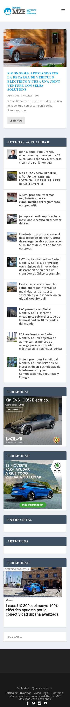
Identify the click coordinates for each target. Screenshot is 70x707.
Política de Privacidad (18, 693)
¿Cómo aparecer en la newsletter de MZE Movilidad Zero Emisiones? (35, 697)
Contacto (57, 693)
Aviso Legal (41, 693)
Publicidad (22, 688)
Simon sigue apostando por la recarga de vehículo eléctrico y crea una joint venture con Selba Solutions (33, 81)
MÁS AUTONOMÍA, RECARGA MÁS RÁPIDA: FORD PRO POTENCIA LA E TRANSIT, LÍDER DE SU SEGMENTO (39, 178)
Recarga (27, 95)
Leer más (16, 120)
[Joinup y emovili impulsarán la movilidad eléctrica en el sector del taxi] (12, 219)
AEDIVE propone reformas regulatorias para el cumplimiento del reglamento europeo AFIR (39, 200)
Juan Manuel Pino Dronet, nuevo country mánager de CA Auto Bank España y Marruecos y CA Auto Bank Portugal (40, 157)
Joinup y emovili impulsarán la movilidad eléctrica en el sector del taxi (40, 219)
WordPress (35, 682)
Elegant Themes (34, 678)
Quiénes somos (42, 688)
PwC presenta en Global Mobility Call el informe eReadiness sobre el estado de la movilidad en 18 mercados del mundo (39, 316)
